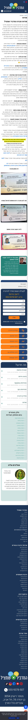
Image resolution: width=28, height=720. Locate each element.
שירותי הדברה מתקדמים (20, 136)
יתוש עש (25, 590)
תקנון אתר (23, 284)
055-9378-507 (7, 11)
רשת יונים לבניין (23, 604)
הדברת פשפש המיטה (22, 557)
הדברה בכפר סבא (20, 455)
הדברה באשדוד (20, 433)
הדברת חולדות (24, 623)
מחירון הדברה (13, 330)
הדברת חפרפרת (23, 625)
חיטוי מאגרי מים (23, 528)
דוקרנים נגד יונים (23, 598)
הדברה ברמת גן (20, 425)
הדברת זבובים (24, 586)
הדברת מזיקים (24, 567)
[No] (26, 715)
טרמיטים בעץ (22, 389)
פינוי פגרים (24, 565)
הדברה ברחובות (20, 458)
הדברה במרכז (21, 435)
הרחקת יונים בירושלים (22, 614)
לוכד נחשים (24, 561)
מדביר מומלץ (24, 522)
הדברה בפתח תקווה (19, 418)
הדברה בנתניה (21, 428)
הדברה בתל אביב (20, 445)
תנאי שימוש (24, 537)
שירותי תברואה (23, 526)
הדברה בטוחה (24, 524)
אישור (18, 718)
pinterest (7, 165)
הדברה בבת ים (20, 438)
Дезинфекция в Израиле (20, 530)
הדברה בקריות (24, 657)
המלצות (25, 533)
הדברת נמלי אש (23, 547)
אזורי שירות (23, 633)
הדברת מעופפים (21, 574)
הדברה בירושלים (20, 453)
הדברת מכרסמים (21, 619)
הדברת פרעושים (23, 559)
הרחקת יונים (23, 594)
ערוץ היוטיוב (14, 165)
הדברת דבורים (24, 577)
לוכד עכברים (24, 627)
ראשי (25, 15)
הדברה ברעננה (20, 430)
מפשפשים (4, 77)
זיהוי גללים (14, 347)
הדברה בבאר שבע (23, 655)
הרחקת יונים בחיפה (22, 612)
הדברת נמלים (24, 549)
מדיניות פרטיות (23, 539)
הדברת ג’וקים (24, 551)
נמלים (20, 79)
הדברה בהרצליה (20, 440)
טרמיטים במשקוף (21, 383)
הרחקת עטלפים (23, 580)
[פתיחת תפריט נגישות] (26, 707)
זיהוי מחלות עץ (13, 352)
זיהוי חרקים (14, 336)
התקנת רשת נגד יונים (22, 596)
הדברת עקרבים (23, 571)
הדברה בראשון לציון (19, 450)
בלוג (26, 532)
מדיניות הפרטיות (18, 323)
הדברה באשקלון (20, 423)
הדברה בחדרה (21, 443)
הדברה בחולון (21, 448)
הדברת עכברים (23, 622)
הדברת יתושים (24, 584)
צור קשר (25, 541)
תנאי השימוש (6, 321)
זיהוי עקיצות (14, 357)
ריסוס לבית (24, 518)
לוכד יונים (25, 608)
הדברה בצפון (24, 651)
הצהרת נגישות (22, 370)
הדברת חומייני (24, 582)
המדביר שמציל (22, 510)
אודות (24, 402)
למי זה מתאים (22, 286)
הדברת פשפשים (23, 555)
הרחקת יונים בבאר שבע (21, 616)
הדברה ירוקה (24, 514)
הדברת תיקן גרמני (23, 563)
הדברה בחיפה (21, 420)
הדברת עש (24, 588)
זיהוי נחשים (14, 341)
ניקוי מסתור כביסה (22, 602)
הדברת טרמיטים (23, 553)
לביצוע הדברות (11, 46)
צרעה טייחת (22, 376)
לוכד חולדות (24, 629)
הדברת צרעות (24, 578)
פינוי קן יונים (24, 606)
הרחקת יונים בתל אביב (22, 610)
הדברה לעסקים (23, 516)
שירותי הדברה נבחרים (19, 545)
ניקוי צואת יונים (23, 600)
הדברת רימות (24, 569)
